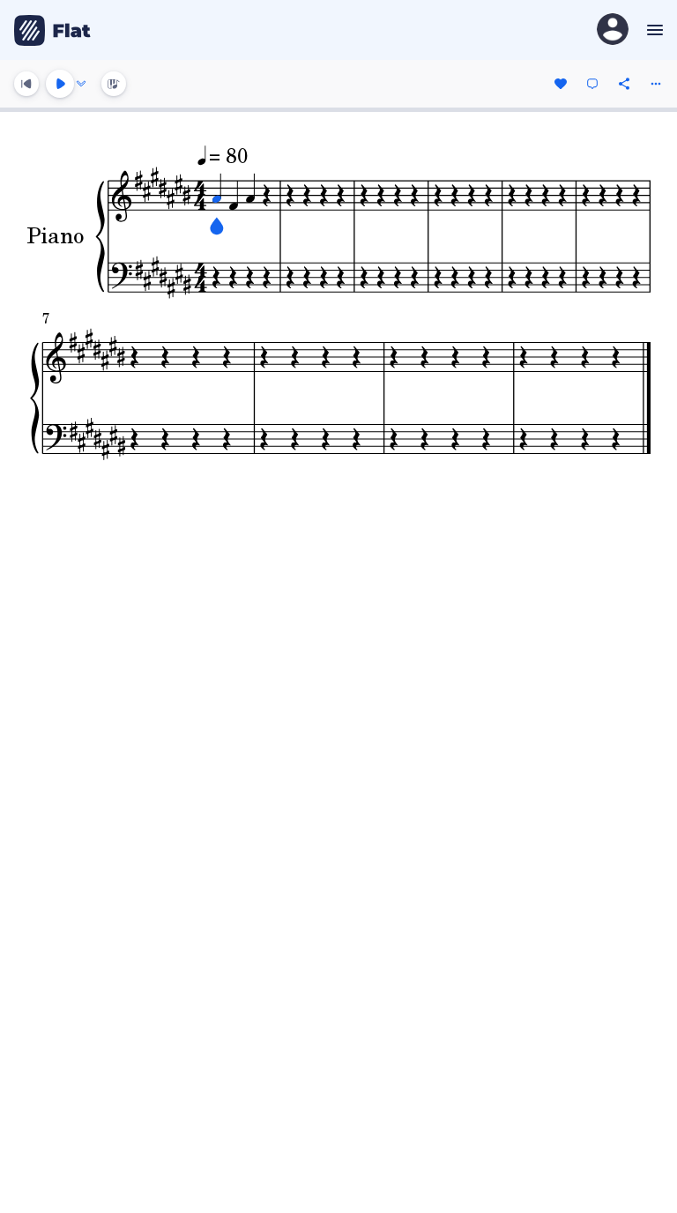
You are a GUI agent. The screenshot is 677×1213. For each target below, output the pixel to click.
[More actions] (656, 84)
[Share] (624, 84)
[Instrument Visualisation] (113, 83)
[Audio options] (81, 84)
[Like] (561, 84)
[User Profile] (613, 30)
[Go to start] (26, 83)
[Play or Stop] (60, 84)
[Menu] (653, 30)
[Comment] (592, 84)
